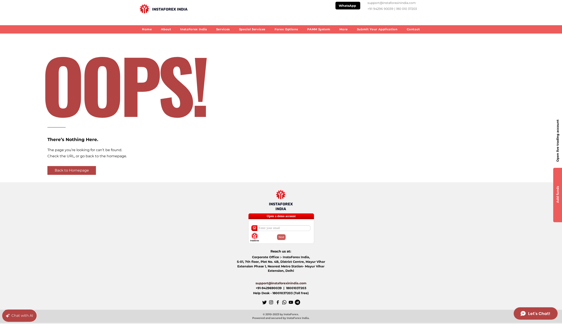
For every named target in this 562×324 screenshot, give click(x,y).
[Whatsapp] (284, 302)
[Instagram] (271, 302)
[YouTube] (291, 302)
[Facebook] (277, 302)
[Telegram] (297, 302)
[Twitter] (264, 302)
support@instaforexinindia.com (391, 3)
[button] (343, 29)
